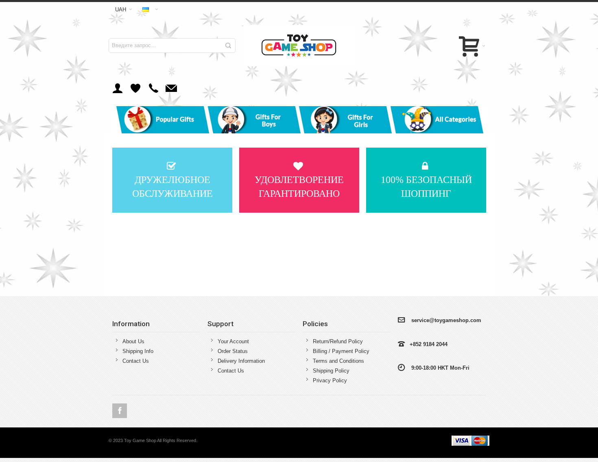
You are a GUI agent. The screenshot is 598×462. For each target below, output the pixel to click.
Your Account (233, 341)
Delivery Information (241, 361)
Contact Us (135, 361)
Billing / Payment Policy (341, 351)
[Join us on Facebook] (119, 411)
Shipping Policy (331, 371)
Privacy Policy (330, 380)
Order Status (233, 351)
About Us (133, 341)
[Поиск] (228, 45)
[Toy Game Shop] (299, 45)
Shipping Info (137, 351)
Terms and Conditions (338, 361)
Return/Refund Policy (338, 341)
